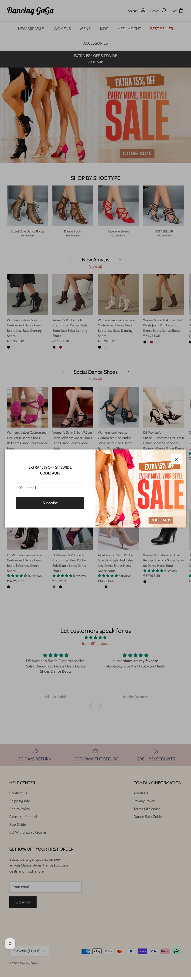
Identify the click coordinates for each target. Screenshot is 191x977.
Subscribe (50, 503)
